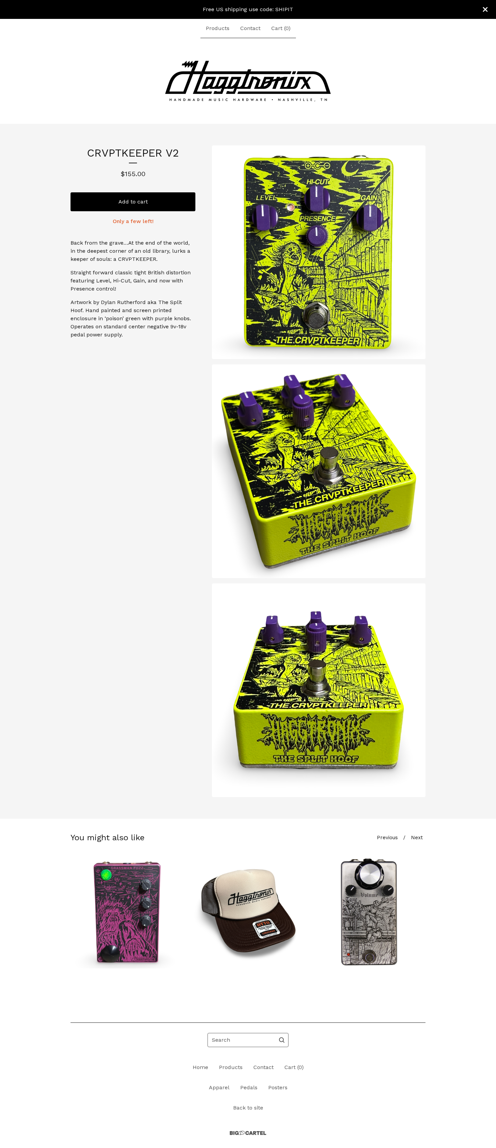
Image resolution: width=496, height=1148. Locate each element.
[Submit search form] (282, 1040)
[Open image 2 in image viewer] (318, 471)
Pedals (248, 1087)
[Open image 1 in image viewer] (318, 252)
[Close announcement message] (485, 9)
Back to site (248, 1107)
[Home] (248, 81)
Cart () (281, 28)
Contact (250, 28)
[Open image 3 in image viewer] (318, 690)
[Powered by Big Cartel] (248, 1133)
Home (200, 1067)
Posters (277, 1087)
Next (417, 838)
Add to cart (133, 201)
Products (217, 28)
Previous (387, 838)
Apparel (219, 1087)
